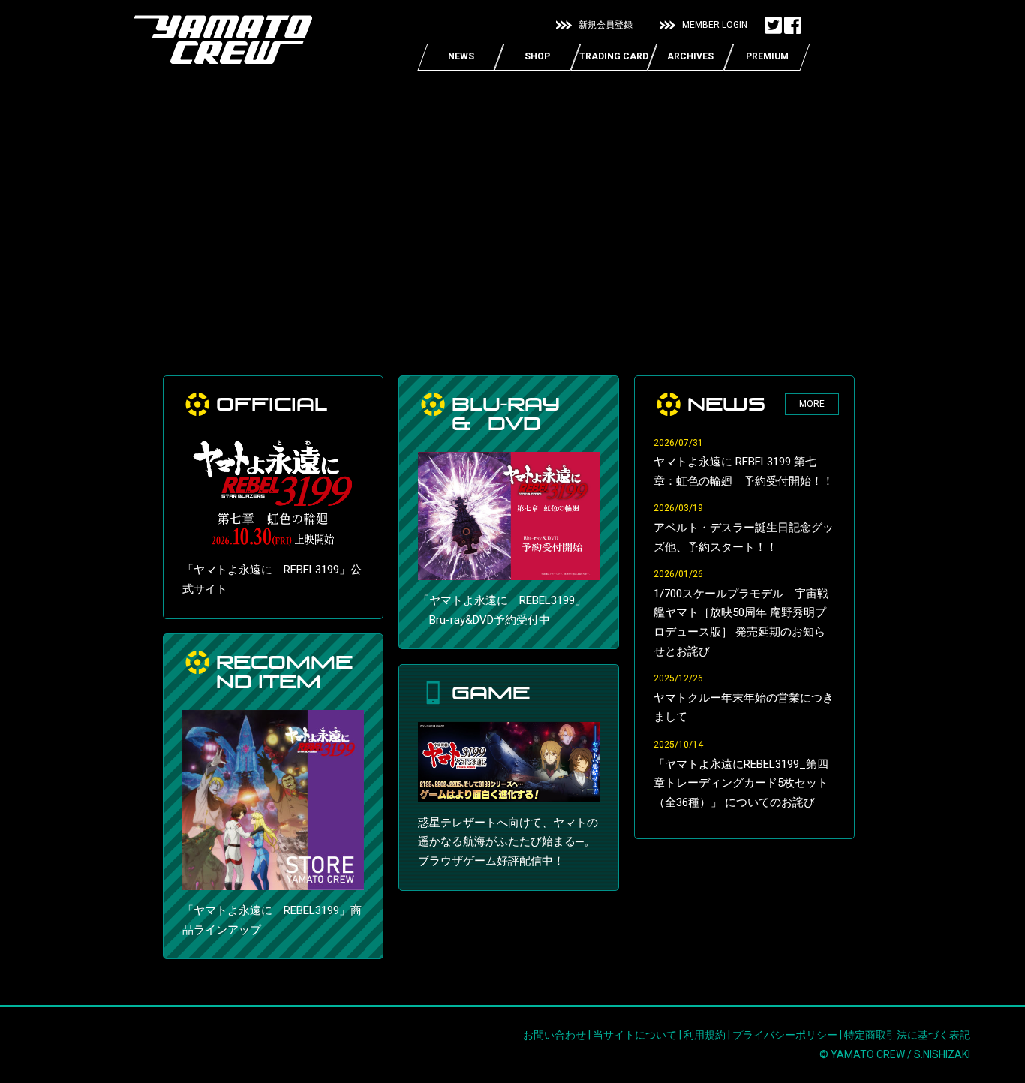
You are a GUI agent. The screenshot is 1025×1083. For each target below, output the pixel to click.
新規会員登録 (606, 25)
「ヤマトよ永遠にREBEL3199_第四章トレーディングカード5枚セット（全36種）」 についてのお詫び (741, 783)
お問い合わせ (554, 1035)
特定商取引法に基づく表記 (907, 1035)
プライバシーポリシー (784, 1035)
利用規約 (705, 1035)
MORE (812, 404)
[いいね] (792, 25)
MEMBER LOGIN (714, 25)
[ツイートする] (773, 25)
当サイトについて (635, 1035)
